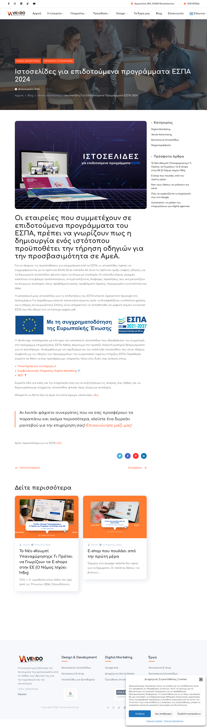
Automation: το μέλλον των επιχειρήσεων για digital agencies (170, 204)
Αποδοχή (139, 713)
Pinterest (136, 456)
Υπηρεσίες (77, 13)
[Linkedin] (125, 708)
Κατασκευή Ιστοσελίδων (58, 61)
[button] (200, 679)
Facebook (128, 456)
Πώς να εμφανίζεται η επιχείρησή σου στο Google (171, 195)
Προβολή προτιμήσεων (189, 713)
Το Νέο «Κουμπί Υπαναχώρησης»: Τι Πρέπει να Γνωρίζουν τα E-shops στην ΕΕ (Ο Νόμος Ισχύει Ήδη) (46, 562)
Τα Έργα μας (142, 13)
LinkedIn (144, 456)
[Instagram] (113, 708)
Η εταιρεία (54, 13)
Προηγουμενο (30, 468)
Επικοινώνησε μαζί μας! (109, 425)
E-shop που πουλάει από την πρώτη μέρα (112, 554)
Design (120, 13)
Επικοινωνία (176, 13)
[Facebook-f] (108, 708)
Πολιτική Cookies (154, 721)
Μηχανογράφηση (161, 145)
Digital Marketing (160, 129)
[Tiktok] (119, 708)
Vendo (26, 545)
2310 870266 (193, 4)
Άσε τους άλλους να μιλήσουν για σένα (170, 187)
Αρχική (37, 13)
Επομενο (135, 468)
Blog (159, 13)
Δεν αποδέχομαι (163, 713)
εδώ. (96, 395)
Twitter (120, 456)
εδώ (59, 443)
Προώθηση (100, 13)
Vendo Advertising (28, 61)
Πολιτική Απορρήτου (174, 721)
